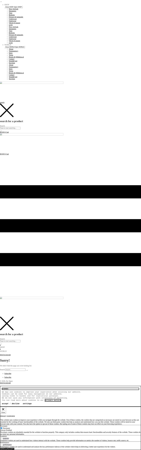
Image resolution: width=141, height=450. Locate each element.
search (2, 102)
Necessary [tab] (3, 426)
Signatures (12, 11)
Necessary (6, 428)
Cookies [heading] (5, 389)
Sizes (10, 53)
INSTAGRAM (5, 383)
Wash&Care (13, 61)
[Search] (27, 370)
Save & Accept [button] (7, 449)
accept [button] (5, 404)
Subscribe (7, 374)
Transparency (13, 51)
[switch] (1, 438)
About (11, 49)
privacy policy (53, 400)
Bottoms (12, 15)
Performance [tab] (4, 442)
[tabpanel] (70, 433)
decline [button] (15, 404)
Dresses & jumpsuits (16, 17)
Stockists (12, 63)
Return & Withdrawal (16, 57)
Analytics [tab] (3, 436)
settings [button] (27, 404)
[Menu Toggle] (1, 1)
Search (2, 370)
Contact (11, 59)
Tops (10, 13)
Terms (11, 55)
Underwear (13, 19)
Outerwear (12, 21)
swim (11, 25)
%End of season (14, 23)
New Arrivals (13, 9)
